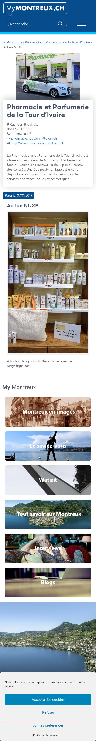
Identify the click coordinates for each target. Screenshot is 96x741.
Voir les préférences (48, 725)
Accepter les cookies (48, 699)
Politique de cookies (45, 735)
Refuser (48, 712)
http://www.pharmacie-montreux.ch (37, 143)
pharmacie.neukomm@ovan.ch (34, 138)
